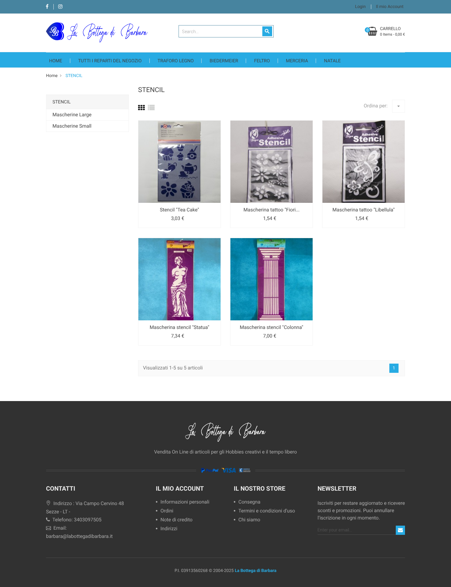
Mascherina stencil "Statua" (179, 327)
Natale (332, 61)
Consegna (249, 502)
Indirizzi (168, 528)
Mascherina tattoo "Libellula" (364, 210)
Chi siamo (249, 520)
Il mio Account (180, 488)
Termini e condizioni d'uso (266, 511)
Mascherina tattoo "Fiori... (272, 210)
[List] (151, 108)
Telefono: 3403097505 (76, 520)
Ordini (166, 511)
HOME (55, 61)
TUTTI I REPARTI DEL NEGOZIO (110, 61)
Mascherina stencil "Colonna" (271, 327)
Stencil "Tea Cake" (179, 210)
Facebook (47, 7)
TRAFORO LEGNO (176, 61)
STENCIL (61, 102)
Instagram (60, 7)
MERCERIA (297, 61)
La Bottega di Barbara (255, 570)
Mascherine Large (71, 115)
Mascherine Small (71, 126)
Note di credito (176, 520)
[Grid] (141, 108)
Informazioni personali (184, 502)
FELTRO (262, 61)
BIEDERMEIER (224, 61)
